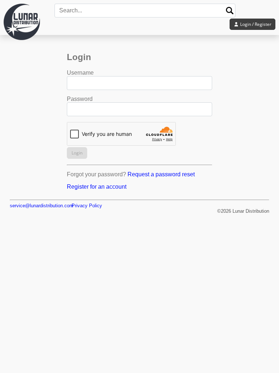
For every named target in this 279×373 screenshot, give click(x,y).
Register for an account (96, 187)
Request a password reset (161, 174)
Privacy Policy (87, 205)
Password (80, 99)
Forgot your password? (96, 174)
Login (77, 153)
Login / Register (255, 24)
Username (80, 73)
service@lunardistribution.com (41, 205)
